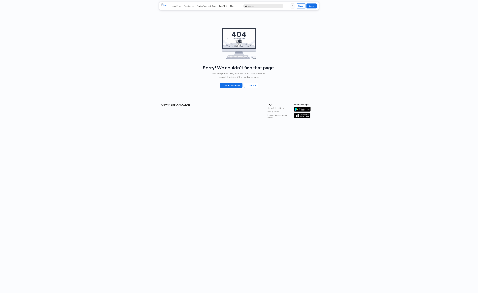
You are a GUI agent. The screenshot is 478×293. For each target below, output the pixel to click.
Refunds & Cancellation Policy (277, 116)
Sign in (300, 6)
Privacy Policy (273, 111)
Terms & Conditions (276, 108)
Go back (252, 85)
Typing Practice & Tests (206, 6)
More (232, 6)
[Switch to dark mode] (292, 5)
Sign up (312, 6)
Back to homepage (232, 85)
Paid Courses (189, 6)
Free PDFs (223, 6)
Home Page (176, 6)
